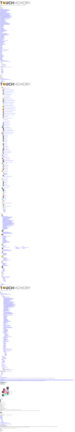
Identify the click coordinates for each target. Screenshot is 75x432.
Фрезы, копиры (6, 334)
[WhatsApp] (4, 382)
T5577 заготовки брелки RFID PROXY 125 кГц (14, 379)
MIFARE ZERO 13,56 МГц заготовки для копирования (60, 379)
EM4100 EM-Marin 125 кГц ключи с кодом (23, 379)
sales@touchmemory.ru (3, 66)
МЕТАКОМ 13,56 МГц (43, 380)
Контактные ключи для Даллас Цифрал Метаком (5, 379)
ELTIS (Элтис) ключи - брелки (37, 380)
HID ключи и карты (22, 380)
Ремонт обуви (5, 347)
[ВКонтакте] (0, 382)
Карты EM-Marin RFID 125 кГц (38, 379)
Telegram (2, 419)
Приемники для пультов (6, 323)
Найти (1, 429)
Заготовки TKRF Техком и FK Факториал (16, 380)
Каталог (3, 296)
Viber (1, 68)
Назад (5, 297)
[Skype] (5, 382)
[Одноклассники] (1, 382)
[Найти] (0, 6)
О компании (1, 417)
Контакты (1, 418)
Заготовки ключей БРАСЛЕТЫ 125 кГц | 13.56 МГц (6, 380)
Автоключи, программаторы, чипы (7, 326)
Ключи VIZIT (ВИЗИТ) (32, 380)
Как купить (1, 416)
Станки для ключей (6, 329)
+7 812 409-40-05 (2, 78)
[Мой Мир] (2, 382)
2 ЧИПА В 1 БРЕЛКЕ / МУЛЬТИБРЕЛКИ (51, 379)
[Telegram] (6, 382)
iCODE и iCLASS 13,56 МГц (27, 380)
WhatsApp (2, 69)
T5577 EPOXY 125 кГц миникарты (31, 379)
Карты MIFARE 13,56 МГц (44, 379)
